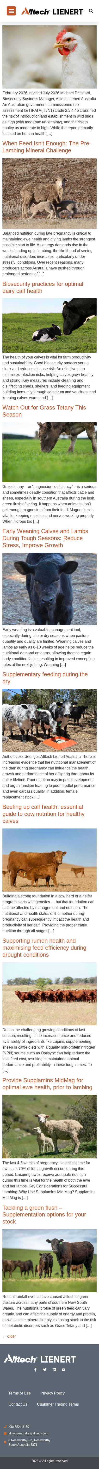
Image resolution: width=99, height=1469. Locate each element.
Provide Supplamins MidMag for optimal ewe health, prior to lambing (47, 1083)
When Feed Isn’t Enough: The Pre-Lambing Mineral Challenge (46, 147)
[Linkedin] (54, 1370)
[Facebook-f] (35, 1370)
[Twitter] (45, 1370)
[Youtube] (63, 1370)
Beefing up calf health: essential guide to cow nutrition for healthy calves (43, 814)
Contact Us (17, 1404)
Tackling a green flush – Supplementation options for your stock (44, 1214)
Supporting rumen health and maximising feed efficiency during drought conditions (44, 947)
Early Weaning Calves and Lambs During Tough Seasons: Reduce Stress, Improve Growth (45, 538)
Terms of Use (19, 1393)
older (9, 1336)
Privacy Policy (52, 1393)
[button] (11, 10)
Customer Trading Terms (58, 1404)
